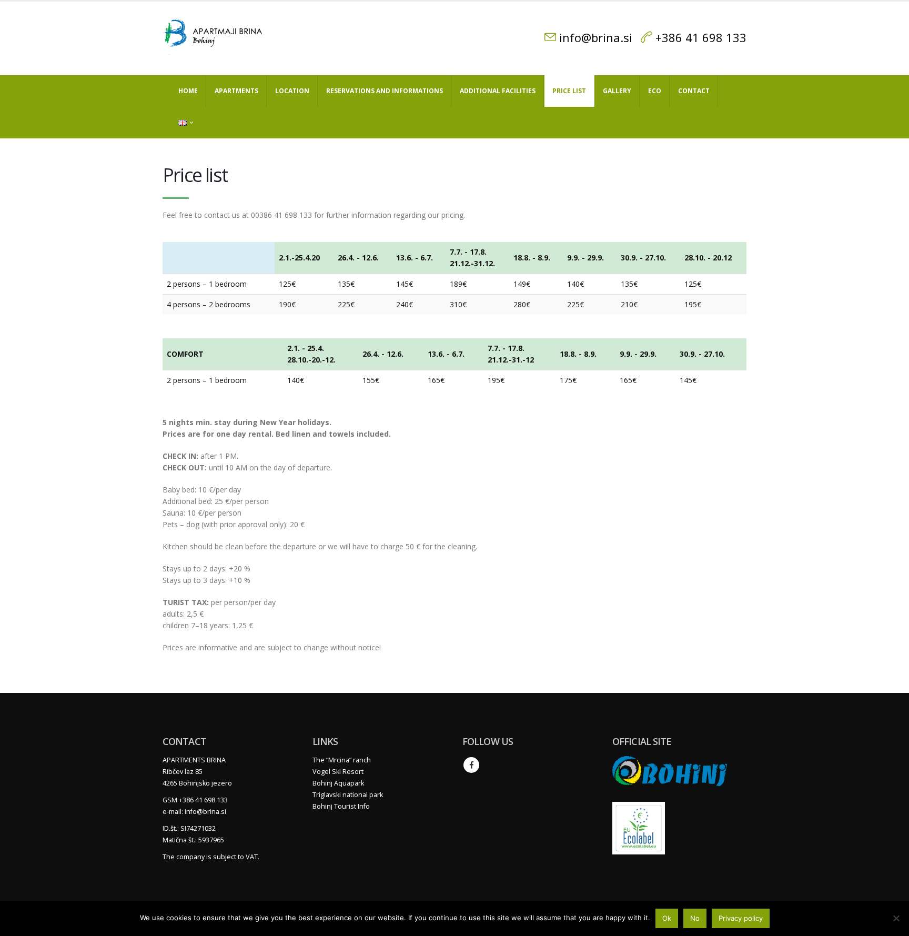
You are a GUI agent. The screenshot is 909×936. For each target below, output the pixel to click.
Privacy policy (741, 918)
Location (292, 90)
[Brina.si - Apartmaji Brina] (215, 38)
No (695, 918)
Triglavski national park (347, 794)
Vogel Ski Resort (337, 771)
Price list (569, 90)
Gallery (617, 90)
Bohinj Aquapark (338, 783)
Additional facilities (498, 90)
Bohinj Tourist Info (341, 806)
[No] (896, 918)
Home (188, 90)
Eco (654, 90)
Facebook (471, 765)
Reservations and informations (384, 90)
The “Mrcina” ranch (341, 760)
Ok (666, 918)
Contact (694, 90)
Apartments (236, 90)
